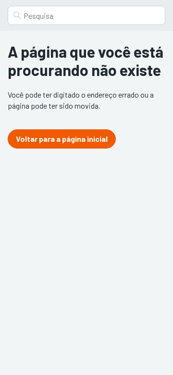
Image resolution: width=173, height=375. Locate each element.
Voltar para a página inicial (62, 138)
